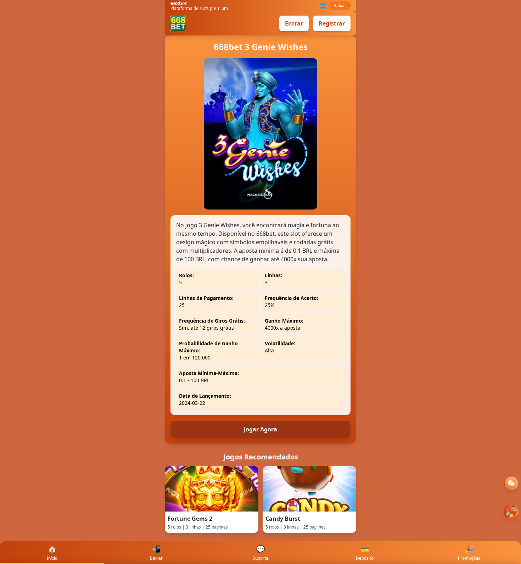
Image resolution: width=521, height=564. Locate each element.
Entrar (294, 23)
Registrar (332, 23)
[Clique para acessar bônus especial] (511, 511)
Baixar (340, 5)
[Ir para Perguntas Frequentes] (511, 483)
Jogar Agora (260, 429)
